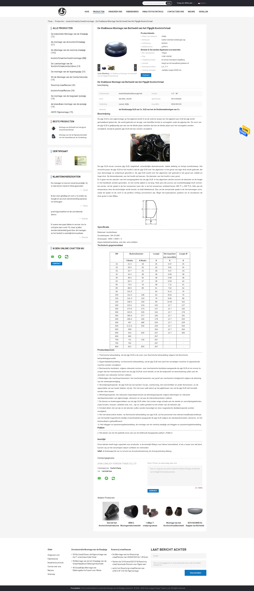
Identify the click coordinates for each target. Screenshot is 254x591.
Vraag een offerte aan (184, 3)
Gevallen (203, 12)
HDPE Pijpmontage (60, 112)
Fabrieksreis (132, 12)
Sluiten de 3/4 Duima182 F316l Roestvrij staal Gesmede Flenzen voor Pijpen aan (129, 563)
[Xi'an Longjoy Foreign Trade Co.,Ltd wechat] (68, 256)
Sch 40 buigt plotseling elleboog (160, 451)
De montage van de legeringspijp (66, 71)
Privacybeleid (75, 588)
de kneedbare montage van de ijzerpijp (69, 104)
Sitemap (51, 574)
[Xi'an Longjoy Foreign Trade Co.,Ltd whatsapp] (61, 256)
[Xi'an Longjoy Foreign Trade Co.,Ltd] (62, 12)
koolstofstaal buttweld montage (80, 21)
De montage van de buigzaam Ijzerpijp (68, 96)
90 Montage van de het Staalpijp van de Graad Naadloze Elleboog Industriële (89, 562)
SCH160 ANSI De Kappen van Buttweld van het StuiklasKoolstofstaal (195, 524)
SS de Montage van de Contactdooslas (69, 77)
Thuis (50, 21)
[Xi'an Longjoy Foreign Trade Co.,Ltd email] (54, 256)
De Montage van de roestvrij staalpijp (68, 50)
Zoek (169, 3)
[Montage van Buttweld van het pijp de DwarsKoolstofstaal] (53, 128)
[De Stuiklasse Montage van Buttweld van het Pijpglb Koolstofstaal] (116, 48)
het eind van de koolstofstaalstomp (135, 451)
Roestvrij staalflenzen (61, 85)
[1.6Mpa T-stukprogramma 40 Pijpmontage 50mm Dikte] (150, 511)
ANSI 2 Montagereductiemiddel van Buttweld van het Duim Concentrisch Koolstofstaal (131, 524)
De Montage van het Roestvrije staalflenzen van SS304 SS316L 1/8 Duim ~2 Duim (130, 556)
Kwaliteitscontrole (152, 12)
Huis (87, 12)
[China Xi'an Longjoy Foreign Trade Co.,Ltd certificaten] (58, 160)
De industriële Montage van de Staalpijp (69, 34)
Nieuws (191, 12)
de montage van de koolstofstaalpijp (68, 42)
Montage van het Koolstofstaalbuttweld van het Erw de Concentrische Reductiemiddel (174, 524)
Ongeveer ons (115, 12)
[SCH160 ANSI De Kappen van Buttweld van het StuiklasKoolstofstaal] (195, 511)
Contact (145, 75)
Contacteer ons (175, 12)
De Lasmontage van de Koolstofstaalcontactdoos (63, 65)
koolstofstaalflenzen (60, 90)
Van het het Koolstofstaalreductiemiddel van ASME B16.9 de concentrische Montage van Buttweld (112, 524)
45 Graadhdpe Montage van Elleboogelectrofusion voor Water (87, 569)
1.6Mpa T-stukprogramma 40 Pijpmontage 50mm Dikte (150, 524)
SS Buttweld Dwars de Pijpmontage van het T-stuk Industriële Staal (90, 555)
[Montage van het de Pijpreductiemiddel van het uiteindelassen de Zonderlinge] (53, 136)
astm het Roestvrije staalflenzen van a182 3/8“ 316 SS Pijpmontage (128, 569)
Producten (98, 12)
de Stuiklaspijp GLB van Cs (112, 451)
